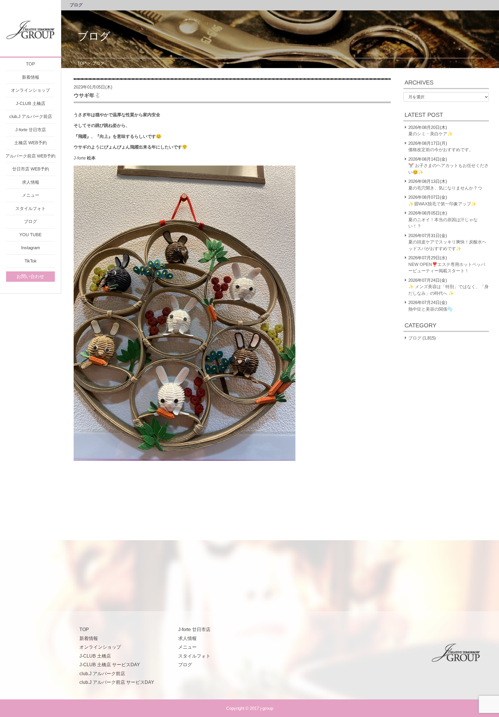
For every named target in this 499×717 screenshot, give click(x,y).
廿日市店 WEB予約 (30, 168)
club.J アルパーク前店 (30, 116)
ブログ (30, 221)
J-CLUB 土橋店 (30, 103)
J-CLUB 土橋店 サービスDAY (109, 664)
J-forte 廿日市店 (30, 129)
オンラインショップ (30, 90)
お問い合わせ (30, 276)
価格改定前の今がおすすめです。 (440, 149)
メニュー (30, 195)
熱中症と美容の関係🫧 (430, 309)
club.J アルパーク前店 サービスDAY (116, 682)
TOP (30, 63)
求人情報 (30, 182)
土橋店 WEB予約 (30, 142)
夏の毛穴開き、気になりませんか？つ (445, 187)
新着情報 (30, 77)
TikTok (31, 260)
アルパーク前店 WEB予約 (30, 155)
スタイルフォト (30, 208)
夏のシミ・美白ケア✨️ (430, 133)
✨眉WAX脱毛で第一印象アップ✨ (442, 203)
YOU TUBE (30, 234)
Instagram (30, 247)
